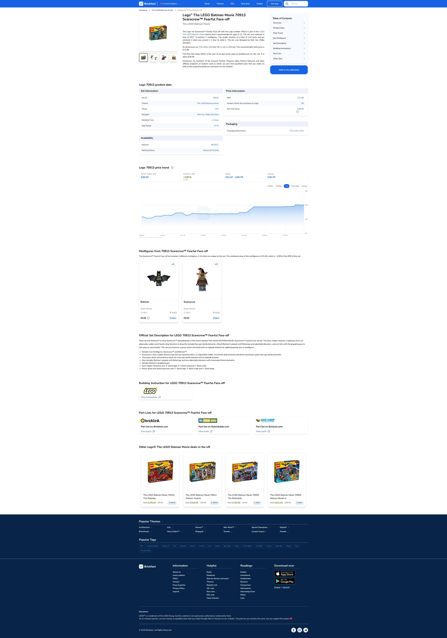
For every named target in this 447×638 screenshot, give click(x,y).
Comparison (245, 585)
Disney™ (199, 527)
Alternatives (245, 588)
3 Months (279, 186)
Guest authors (179, 575)
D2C (142, 546)
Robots (237, 546)
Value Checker (213, 598)
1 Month (270, 186)
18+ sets (210, 588)
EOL (232, 3)
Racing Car (165, 546)
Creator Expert (258, 531)
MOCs (243, 595)
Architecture (144, 527)
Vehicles (192, 546)
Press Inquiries (179, 585)
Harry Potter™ (173, 531)
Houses (269, 546)
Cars (209, 546)
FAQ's (175, 578)
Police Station (247, 546)
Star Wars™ (229, 527)
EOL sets (210, 595)
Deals (207, 3)
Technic (227, 531)
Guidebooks (245, 578)
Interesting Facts (247, 591)
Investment (245, 575)
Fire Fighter (259, 546)
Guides (260, 3)
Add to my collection (289, 69)
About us (177, 572)
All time (304, 186)
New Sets (245, 3)
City (169, 527)
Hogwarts (183, 546)
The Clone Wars (146, 551)
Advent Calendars (152, 546)
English (277, 587)
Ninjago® (199, 531)
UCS (174, 546)
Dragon (217, 546)
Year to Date (295, 186)
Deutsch (286, 587)
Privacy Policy (179, 588)
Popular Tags (147, 539)
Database (211, 575)
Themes (220, 3)
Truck (296, 546)
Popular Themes (149, 521)
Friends (283, 531)
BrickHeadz (144, 531)
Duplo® (283, 527)
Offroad (288, 546)
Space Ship (227, 546)
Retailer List (212, 585)
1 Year (286, 186)
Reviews (244, 582)
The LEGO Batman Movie (208, 103)
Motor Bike (279, 546)
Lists (242, 598)
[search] (287, 3)
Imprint (176, 591)
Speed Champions (259, 527)
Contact (176, 582)
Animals (201, 546)
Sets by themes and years (218, 578)
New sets (211, 591)
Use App (274, 3)
